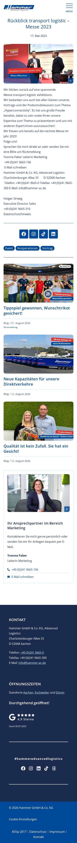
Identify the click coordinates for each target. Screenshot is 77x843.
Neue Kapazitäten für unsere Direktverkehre (31, 381)
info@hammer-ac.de (32, 663)
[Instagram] (33, 234)
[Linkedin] (53, 234)
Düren (60, 692)
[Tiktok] (43, 234)
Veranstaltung (11, 327)
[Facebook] (23, 234)
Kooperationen (27, 248)
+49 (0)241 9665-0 (32, 653)
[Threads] (54, 768)
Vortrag (47, 248)
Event (9, 248)
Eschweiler (42, 692)
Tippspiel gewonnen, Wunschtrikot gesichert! (37, 310)
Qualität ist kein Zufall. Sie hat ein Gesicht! (36, 448)
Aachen (28, 692)
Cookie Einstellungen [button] (23, 819)
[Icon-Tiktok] (46, 768)
